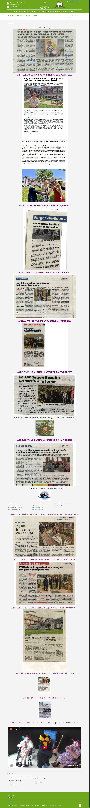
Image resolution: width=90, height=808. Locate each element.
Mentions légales (38, 805)
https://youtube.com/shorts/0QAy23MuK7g (63, 502)
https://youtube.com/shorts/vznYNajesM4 (16, 502)
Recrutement (51, 805)
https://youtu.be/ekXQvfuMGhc (14, 509)
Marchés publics (45, 805)
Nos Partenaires (58, 805)
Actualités (77, 15)
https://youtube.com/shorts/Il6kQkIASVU (39, 505)
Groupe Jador (31, 805)
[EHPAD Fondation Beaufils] (44, 5)
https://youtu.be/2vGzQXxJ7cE (65, 722)
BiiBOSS (27, 805)
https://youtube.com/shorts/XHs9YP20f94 (15, 505)
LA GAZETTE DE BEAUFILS (40, 778)
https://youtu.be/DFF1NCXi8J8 (37, 509)
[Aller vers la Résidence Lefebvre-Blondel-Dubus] (59, 5)
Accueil (71, 15)
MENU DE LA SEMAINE (14, 781)
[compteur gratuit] (10, 797)
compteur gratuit (10, 800)
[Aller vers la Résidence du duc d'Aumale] (74, 5)
